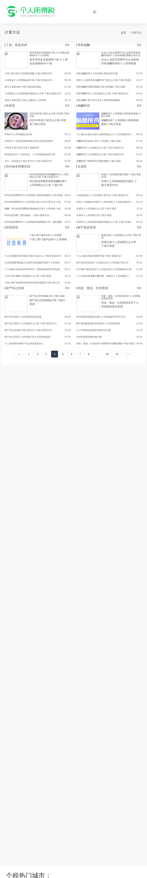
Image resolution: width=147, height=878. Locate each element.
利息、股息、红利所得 (93, 288)
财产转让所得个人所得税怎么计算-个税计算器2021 (31, 323)
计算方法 (136, 32)
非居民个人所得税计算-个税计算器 (94, 215)
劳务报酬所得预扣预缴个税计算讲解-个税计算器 (100, 87)
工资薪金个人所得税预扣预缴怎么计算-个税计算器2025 (33, 93)
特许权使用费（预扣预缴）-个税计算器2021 (27, 215)
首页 (123, 32)
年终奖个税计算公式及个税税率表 (22, 147)
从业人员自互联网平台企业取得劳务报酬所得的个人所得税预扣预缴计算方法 (120, 53)
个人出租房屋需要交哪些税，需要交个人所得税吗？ (102, 276)
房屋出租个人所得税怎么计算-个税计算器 (121, 236)
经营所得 (12, 227)
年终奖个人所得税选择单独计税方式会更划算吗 (29, 141)
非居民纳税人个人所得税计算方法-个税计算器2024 (102, 195)
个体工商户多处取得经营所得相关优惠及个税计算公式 (32, 282)
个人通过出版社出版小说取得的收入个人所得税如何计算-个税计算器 (111, 134)
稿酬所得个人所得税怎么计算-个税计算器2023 (100, 147)
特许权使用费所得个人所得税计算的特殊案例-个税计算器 (34, 195)
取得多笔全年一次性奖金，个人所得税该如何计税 (30, 154)
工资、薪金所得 (16, 45)
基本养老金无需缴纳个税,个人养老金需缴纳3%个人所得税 (49, 53)
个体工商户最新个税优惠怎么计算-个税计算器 (28, 276)
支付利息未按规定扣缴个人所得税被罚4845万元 (100, 317)
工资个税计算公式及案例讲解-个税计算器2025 (28, 73)
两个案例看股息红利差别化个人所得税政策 (98, 323)
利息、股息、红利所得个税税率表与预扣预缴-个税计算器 (105, 343)
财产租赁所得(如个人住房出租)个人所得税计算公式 (102, 262)
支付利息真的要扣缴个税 (89, 337)
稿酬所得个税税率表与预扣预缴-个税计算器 (98, 161)
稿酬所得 (84, 105)
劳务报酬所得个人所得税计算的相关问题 (97, 73)
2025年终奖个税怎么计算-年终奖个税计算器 (49, 114)
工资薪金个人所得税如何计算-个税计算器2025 (28, 80)
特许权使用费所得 (18, 166)
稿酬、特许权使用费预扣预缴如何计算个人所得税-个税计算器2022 (39, 208)
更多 (67, 45)
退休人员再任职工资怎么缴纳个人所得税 (25, 100)
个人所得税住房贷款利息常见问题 (93, 330)
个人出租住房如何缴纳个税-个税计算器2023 (99, 256)
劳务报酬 (84, 45)
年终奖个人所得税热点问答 (18, 134)
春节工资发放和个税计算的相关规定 (23, 87)
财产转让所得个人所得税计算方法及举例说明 (28, 337)
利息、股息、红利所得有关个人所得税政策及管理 (120, 297)
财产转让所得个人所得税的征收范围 (23, 317)
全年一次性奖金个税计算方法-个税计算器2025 (28, 161)
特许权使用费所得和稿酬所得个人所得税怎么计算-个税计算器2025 (49, 175)
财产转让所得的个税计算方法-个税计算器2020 (28, 330)
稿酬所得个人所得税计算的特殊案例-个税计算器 (121, 114)
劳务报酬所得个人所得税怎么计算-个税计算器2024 (102, 93)
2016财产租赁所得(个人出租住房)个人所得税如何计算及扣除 (107, 269)
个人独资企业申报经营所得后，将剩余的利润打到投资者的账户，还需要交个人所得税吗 (49, 269)
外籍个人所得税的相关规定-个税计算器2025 (121, 175)
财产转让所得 (15, 288)
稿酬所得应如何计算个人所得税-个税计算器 (98, 141)
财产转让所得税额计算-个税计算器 (47, 296)
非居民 (82, 166)
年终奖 (10, 105)
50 (107, 354)
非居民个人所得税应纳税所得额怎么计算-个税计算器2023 (105, 222)
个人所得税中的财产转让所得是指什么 (24, 343)
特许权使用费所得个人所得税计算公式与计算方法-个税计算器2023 (39, 202)
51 (117, 354)
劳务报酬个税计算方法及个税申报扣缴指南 (98, 100)
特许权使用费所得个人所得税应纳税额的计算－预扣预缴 (33, 222)
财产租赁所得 (87, 227)
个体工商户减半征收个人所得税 (45, 235)
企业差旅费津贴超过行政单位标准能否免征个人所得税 (32, 262)
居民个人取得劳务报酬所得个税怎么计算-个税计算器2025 (105, 80)
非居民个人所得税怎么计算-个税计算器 (96, 208)
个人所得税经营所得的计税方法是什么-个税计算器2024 (33, 256)
